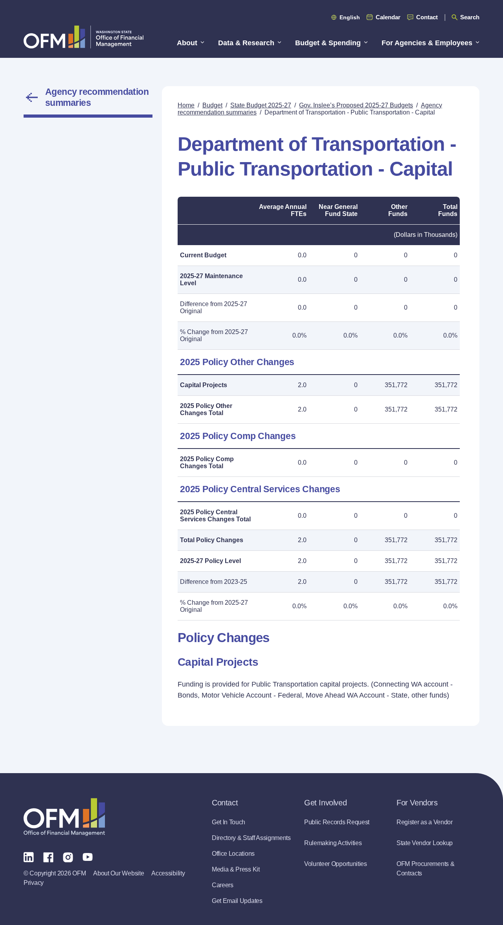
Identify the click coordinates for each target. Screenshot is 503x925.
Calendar (388, 17)
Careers (222, 885)
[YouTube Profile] (88, 856)
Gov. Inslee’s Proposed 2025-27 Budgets (356, 105)
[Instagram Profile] (68, 856)
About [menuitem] (187, 43)
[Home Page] (64, 817)
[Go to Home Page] (83, 36)
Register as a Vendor (425, 822)
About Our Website (118, 873)
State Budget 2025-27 (260, 105)
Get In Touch (228, 822)
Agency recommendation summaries (97, 97)
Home (186, 105)
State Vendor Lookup (425, 843)
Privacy (34, 882)
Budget (212, 105)
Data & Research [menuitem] (246, 43)
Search (469, 17)
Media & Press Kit (236, 869)
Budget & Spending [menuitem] (328, 43)
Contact (427, 17)
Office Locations (233, 853)
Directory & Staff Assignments (251, 838)
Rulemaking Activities (333, 843)
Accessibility (168, 873)
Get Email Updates (237, 900)
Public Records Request (336, 822)
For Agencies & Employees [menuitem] (427, 43)
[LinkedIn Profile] (29, 856)
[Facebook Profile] (48, 856)
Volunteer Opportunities (335, 863)
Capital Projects (203, 385)
